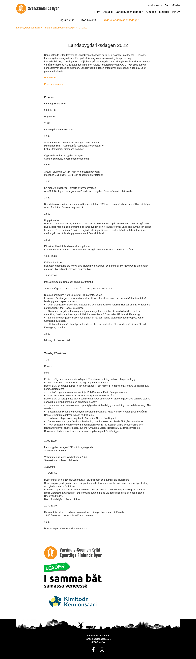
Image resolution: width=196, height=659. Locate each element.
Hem (97, 11)
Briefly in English (172, 5)
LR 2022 (82, 27)
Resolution (50, 77)
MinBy (176, 11)
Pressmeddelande (53, 84)
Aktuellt (107, 11)
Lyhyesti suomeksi (153, 5)
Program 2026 (66, 19)
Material (164, 11)
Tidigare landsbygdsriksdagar (120, 19)
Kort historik (88, 19)
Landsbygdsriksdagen (129, 11)
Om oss (151, 11)
